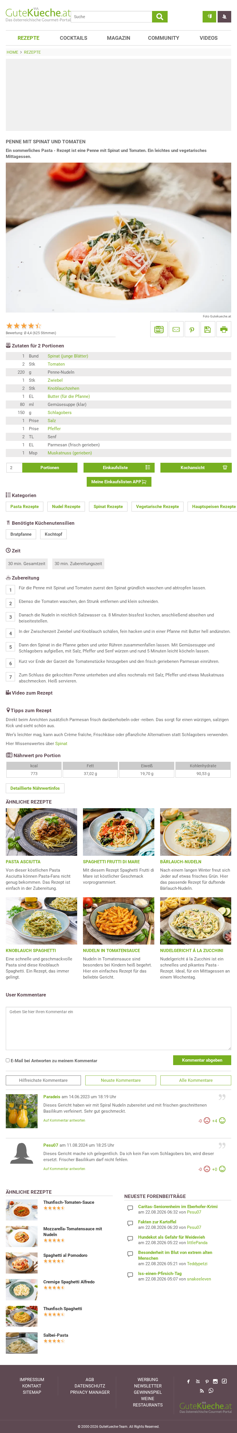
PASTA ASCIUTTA (23, 861)
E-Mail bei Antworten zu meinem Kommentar (53, 1060)
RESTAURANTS (148, 1405)
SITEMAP (32, 1392)
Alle (196, 1080)
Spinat (61, 743)
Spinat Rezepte (108, 506)
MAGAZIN (118, 38)
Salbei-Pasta (55, 1335)
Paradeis (51, 1096)
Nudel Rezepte (66, 506)
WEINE (147, 1398)
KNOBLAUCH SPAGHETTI (31, 950)
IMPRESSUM (32, 1379)
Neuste (121, 1080)
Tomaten (56, 364)
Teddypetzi (197, 1263)
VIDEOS (209, 38)
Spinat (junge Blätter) (68, 356)
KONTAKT (31, 1386)
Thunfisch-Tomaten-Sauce (68, 1202)
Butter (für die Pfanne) (69, 396)
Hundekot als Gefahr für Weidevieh (171, 1237)
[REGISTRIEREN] (224, 16)
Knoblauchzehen (63, 388)
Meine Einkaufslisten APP (116, 481)
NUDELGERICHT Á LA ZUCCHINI (191, 950)
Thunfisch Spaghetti (62, 1308)
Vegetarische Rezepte (157, 506)
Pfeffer (54, 428)
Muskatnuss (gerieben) (70, 453)
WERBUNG (148, 1379)
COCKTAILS (73, 38)
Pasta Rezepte (24, 506)
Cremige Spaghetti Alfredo (69, 1282)
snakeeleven (199, 1279)
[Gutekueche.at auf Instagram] (215, 1381)
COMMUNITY (163, 38)
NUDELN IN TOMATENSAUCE (111, 950)
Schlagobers (60, 412)
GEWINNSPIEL (148, 1392)
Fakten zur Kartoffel (157, 1222)
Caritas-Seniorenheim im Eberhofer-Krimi (178, 1206)
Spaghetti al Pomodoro (65, 1255)
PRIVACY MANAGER (90, 1392)
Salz (52, 420)
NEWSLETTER (148, 1386)
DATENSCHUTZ (90, 1386)
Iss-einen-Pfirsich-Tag (160, 1273)
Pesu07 (50, 1145)
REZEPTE (28, 38)
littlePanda (197, 1242)
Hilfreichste (43, 1080)
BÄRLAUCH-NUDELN (180, 861)
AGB (90, 1379)
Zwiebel (55, 380)
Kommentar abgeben (202, 1060)
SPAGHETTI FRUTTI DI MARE (111, 861)
